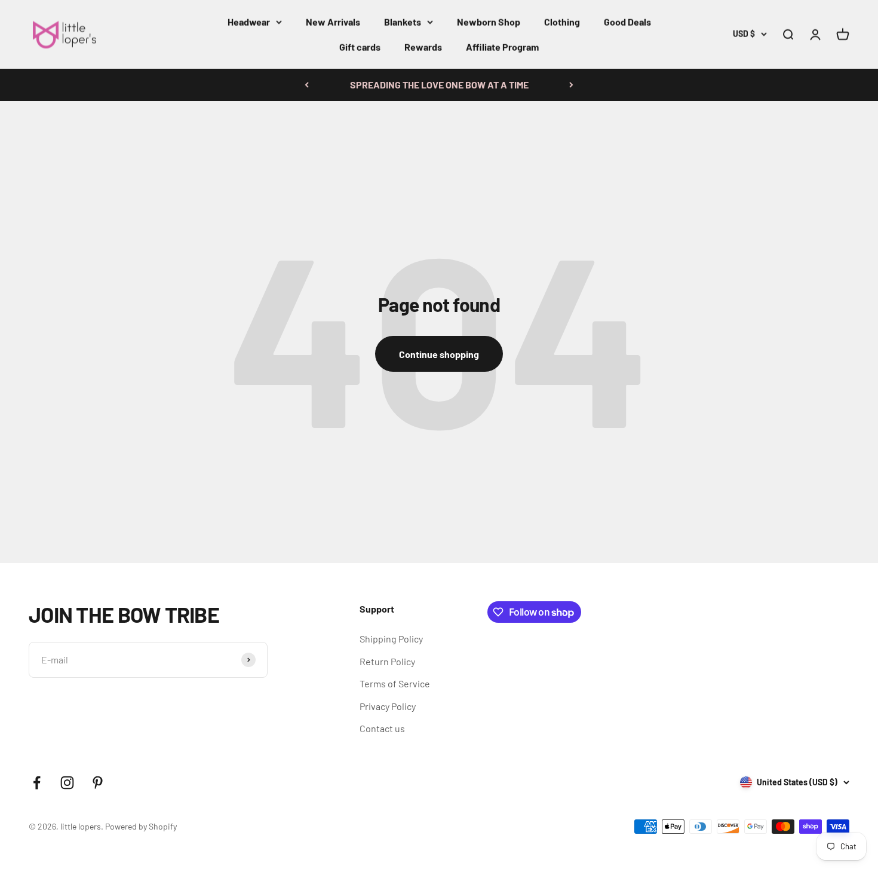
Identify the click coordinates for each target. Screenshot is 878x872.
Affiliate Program (502, 47)
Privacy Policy (388, 706)
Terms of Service (395, 683)
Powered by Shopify (141, 826)
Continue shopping (439, 354)
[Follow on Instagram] (67, 783)
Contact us (382, 728)
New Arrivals (333, 21)
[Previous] (307, 85)
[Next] (571, 85)
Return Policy (387, 661)
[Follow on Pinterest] (98, 783)
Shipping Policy (391, 638)
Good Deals (627, 21)
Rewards (423, 47)
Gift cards (359, 47)
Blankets (402, 21)
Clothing (562, 21)
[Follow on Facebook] (37, 783)
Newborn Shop (488, 21)
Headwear (249, 21)
